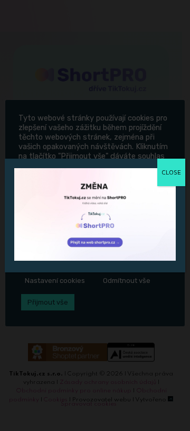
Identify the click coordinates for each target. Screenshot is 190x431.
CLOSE (171, 172)
